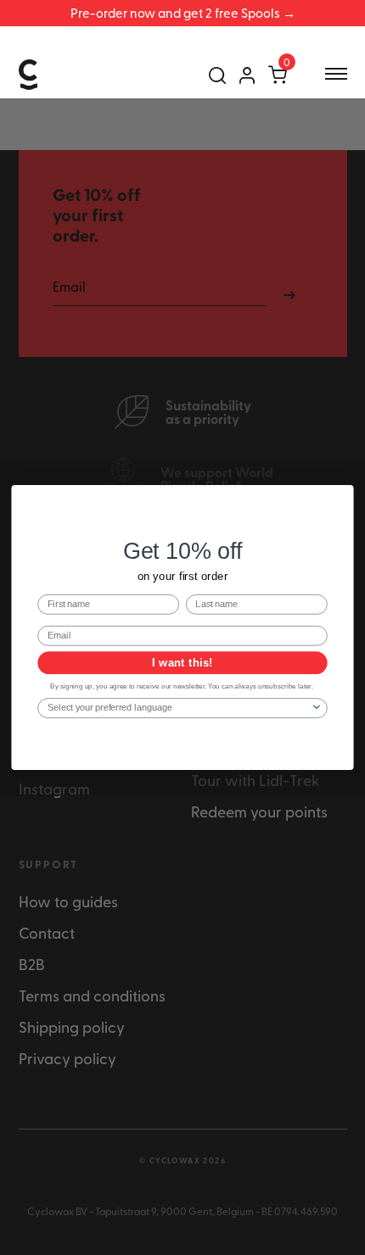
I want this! (182, 662)
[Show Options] (316, 708)
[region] (182, 13)
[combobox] (179, 708)
